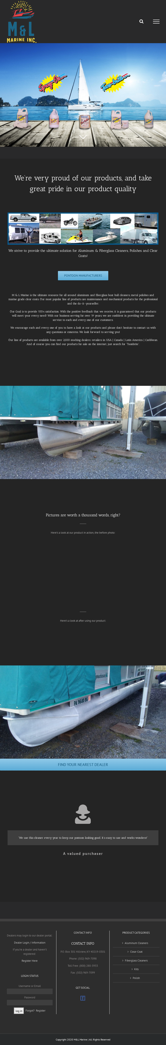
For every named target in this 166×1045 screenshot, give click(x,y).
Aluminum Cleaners (136, 943)
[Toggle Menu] (156, 22)
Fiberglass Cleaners (136, 960)
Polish (136, 978)
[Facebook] (82, 998)
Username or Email (30, 986)
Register (40, 1010)
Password (29, 997)
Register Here (30, 961)
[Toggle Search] (141, 21)
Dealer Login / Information (29, 942)
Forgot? (30, 1010)
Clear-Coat (136, 952)
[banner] (83, 214)
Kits (136, 969)
